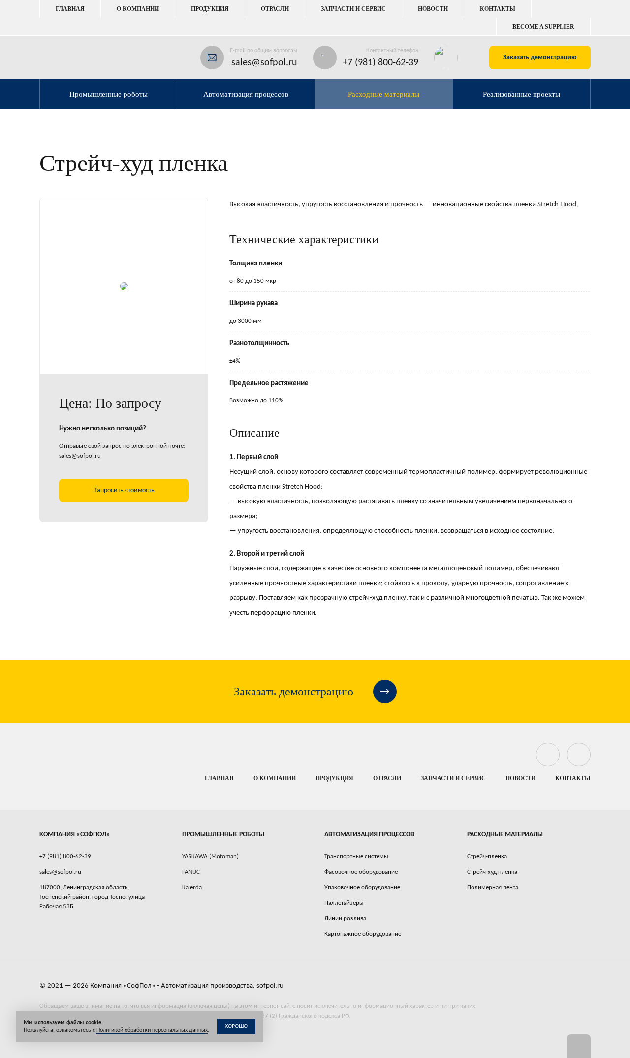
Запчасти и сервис (353, 8)
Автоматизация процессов (245, 94)
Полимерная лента (492, 887)
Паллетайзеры (344, 903)
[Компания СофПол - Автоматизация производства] (79, 57)
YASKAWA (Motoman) (210, 856)
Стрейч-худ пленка (492, 872)
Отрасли (275, 8)
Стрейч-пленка (487, 856)
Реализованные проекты (521, 94)
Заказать (540, 57)
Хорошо (236, 1026)
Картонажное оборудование (362, 934)
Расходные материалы (383, 94)
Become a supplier (543, 26)
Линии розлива (345, 918)
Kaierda (192, 887)
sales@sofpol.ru (264, 62)
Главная (70, 8)
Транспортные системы (356, 856)
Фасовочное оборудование (361, 872)
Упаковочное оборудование (362, 887)
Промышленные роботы (108, 94)
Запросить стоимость (124, 490)
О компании (138, 8)
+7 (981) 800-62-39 (380, 62)
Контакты (497, 8)
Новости (433, 8)
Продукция (210, 8)
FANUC (191, 872)
